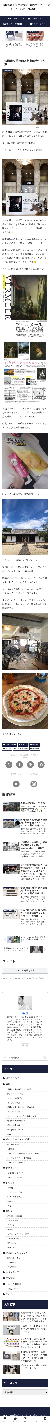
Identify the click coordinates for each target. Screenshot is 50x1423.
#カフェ (8, 748)
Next (48, 39)
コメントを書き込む (25, 970)
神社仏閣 (35, 745)
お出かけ (24, 745)
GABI (25, 1013)
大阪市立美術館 (22, 748)
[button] (44, 1057)
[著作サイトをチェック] (16, 784)
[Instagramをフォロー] (33, 784)
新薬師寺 (35, 748)
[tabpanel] (14, 39)
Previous (2, 39)
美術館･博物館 (10, 745)
